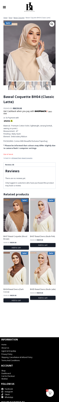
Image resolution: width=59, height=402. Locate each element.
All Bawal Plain (16, 158)
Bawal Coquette (27, 158)
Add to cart (16, 247)
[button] (51, 24)
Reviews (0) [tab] (9, 165)
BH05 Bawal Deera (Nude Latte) (43, 289)
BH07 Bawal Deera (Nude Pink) (42, 236)
